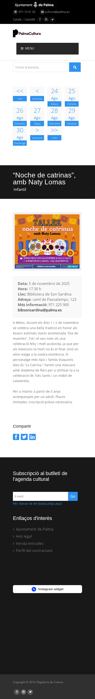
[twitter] (52, 19)
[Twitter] (24, 436)
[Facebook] (16, 436)
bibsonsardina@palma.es (40, 310)
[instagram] (46, 19)
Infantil (20, 189)
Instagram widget (50, 589)
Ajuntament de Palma (34, 529)
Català (17, 19)
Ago (54, 94)
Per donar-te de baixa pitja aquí (37, 503)
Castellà (29, 19)
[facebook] (40, 19)
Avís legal (23, 536)
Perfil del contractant (34, 550)
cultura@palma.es (57, 12)
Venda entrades (29, 543)
